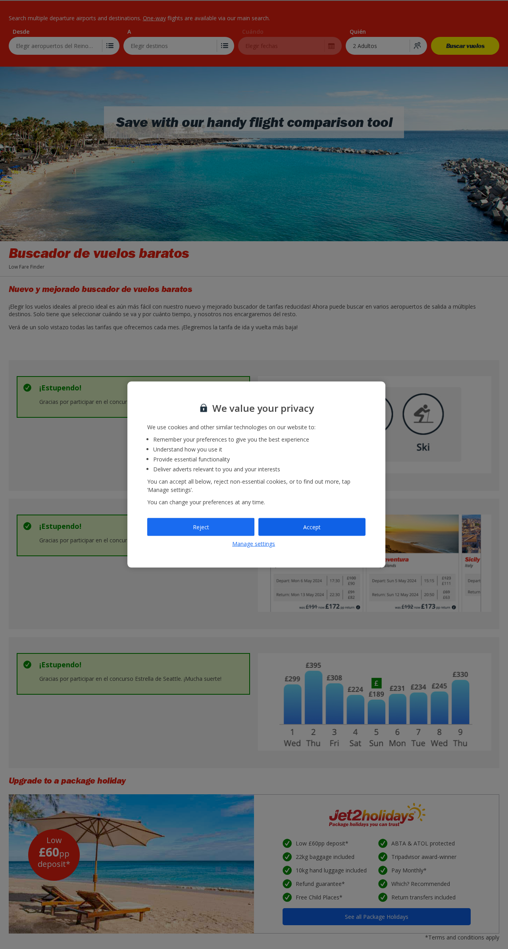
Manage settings (253, 544)
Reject (201, 526)
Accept (312, 526)
